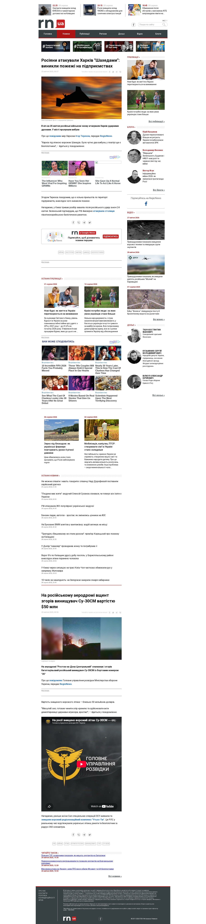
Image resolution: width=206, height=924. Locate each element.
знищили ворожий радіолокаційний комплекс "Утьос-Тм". (73, 819)
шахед (86, 252)
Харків (78, 252)
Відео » (131, 212)
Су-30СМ (106, 844)
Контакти (43, 893)
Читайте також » (50, 853)
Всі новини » (115, 876)
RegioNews (106, 136)
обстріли (70, 252)
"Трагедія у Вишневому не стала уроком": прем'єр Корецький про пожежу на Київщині (80, 535)
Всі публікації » (157, 121)
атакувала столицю (104, 211)
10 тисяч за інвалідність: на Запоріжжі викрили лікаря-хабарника (75, 580)
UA (163, 20)
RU (166, 20)
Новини (66, 34)
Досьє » (131, 325)
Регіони (103, 34)
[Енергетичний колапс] (55, 51)
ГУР (99, 844)
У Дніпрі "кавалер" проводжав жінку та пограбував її (69, 546)
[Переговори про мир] (119, 51)
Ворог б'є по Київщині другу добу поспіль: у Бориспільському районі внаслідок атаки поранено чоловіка (77, 557)
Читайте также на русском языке (94, 72)
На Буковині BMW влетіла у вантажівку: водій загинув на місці (74, 524)
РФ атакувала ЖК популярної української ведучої (67, 506)
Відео (140, 34)
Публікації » (133, 57)
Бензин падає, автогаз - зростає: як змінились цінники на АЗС (73, 515)
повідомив (55, 136)
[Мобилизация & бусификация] (87, 51)
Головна (48, 34)
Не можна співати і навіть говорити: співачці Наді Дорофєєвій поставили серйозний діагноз (79, 483)
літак (66, 844)
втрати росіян (77, 844)
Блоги (158, 34)
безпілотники (98, 252)
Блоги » (131, 127)
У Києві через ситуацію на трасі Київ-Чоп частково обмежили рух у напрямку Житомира (76, 569)
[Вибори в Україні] (150, 51)
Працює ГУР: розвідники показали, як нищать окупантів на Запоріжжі (73, 855)
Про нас (42, 891)
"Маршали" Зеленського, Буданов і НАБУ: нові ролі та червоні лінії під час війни (153, 158)
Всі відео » (159, 319)
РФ (54, 844)
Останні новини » (50, 476)
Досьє (121, 34)
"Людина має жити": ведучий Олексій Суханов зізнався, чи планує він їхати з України (81, 495)
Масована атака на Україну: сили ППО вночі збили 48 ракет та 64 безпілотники (77, 869)
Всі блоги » (159, 190)
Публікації (85, 34)
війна (61, 252)
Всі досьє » (158, 395)
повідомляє (55, 680)
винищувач (90, 844)
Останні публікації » (52, 279)
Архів (41, 900)
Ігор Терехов (83, 136)
